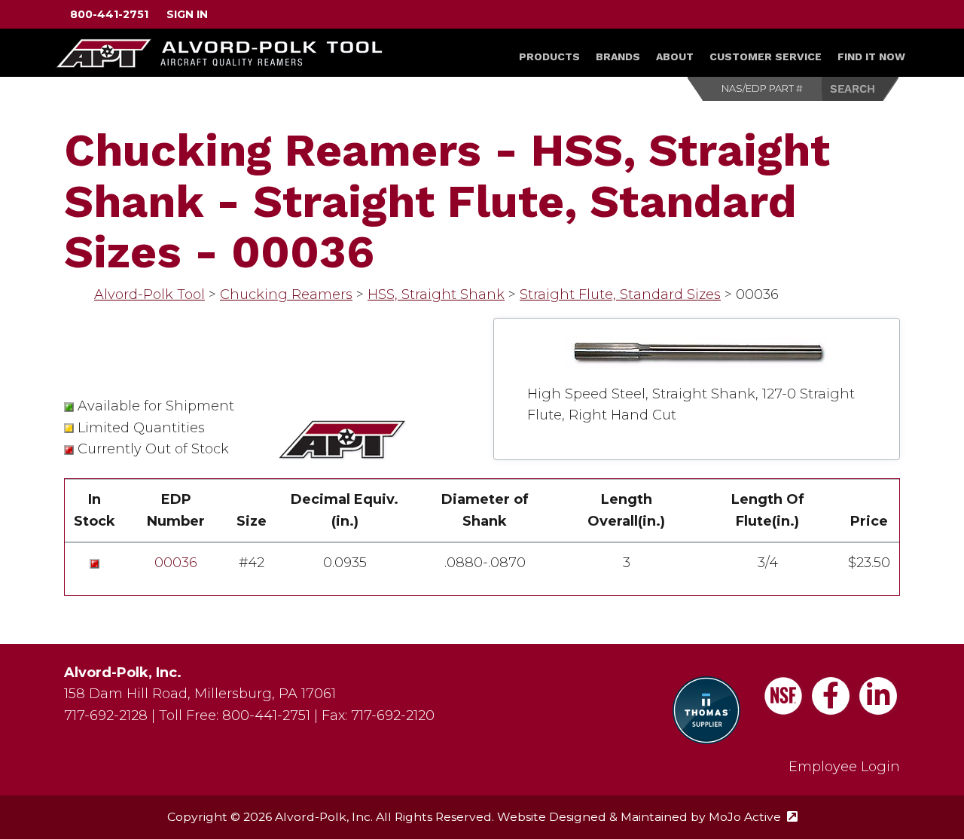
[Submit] (861, 89)
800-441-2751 (109, 14)
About (675, 56)
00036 (175, 562)
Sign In (187, 14)
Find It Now (871, 56)
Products (549, 56)
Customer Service (765, 56)
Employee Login (844, 766)
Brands (618, 56)
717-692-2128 (106, 715)
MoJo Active (753, 817)
